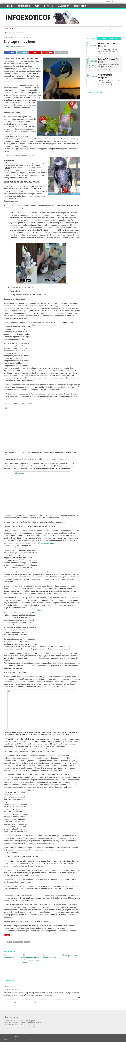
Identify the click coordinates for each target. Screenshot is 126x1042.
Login (35, 1002)
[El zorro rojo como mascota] (13, 958)
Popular (103, 38)
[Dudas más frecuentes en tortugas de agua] (69, 956)
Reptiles (48, 6)
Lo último (91, 38)
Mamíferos (63, 6)
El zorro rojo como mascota (106, 44)
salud (27, 942)
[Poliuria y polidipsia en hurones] (32, 962)
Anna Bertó (10, 47)
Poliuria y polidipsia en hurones (108, 60)
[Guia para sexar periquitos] (52, 958)
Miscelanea (80, 6)
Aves (37, 6)
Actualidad (24, 6)
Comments (114, 38)
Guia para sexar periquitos (15, 32)
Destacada (18, 942)
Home (6, 37)
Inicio (9, 6)
